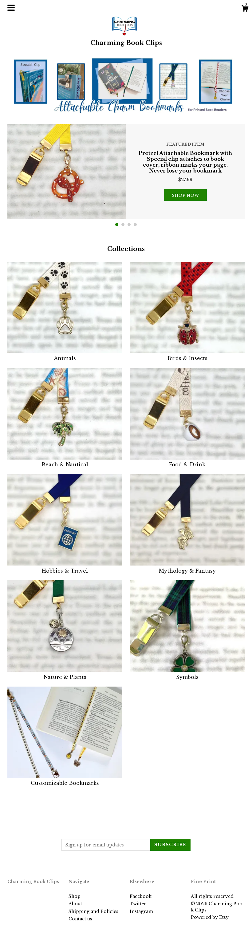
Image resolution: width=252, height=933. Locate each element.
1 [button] (116, 224)
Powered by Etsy (210, 917)
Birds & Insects (187, 358)
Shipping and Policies (93, 911)
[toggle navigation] (11, 8)
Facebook (141, 896)
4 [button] (135, 224)
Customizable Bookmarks (65, 783)
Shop (75, 896)
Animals (65, 358)
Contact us (80, 919)
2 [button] (122, 224)
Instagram (141, 911)
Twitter (138, 904)
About (75, 904)
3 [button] (129, 224)
